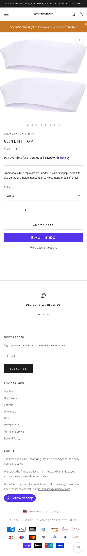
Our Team (9, 391)
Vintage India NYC (19, 134)
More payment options (43, 247)
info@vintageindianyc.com (54, 489)
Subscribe (18, 368)
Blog (6, 418)
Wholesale (10, 411)
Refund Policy (12, 438)
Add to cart (43, 225)
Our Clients (10, 398)
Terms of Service (14, 431)
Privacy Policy (12, 425)
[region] (43, 300)
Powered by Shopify (62, 520)
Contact (8, 405)
